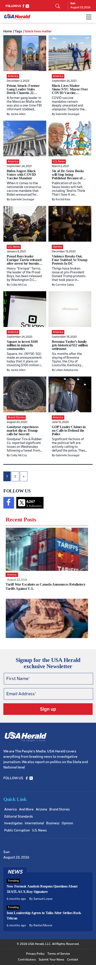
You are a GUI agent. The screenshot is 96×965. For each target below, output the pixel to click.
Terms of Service (58, 953)
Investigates (13, 823)
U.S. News (39, 830)
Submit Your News (51, 959)
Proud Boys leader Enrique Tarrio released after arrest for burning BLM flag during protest (24, 261)
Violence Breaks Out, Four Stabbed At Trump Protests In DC (69, 259)
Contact (72, 959)
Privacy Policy (35, 953)
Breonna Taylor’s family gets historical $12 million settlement (70, 345)
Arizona (41, 809)
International (34, 823)
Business (52, 823)
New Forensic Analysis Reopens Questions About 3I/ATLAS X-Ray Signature (42, 889)
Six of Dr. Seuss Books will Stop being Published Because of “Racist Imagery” (68, 176)
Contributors (27, 959)
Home (7, 31)
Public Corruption (17, 830)
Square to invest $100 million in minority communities (22, 345)
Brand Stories (59, 809)
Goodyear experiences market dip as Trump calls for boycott (23, 430)
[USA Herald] (17, 17)
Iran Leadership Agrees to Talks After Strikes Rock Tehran (44, 915)
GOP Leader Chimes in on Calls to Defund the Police (69, 430)
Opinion (67, 823)
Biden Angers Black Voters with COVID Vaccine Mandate (21, 174)
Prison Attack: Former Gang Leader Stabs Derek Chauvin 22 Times (23, 91)
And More (26, 809)
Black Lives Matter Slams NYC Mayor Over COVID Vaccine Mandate (70, 91)
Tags (18, 31)
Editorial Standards (18, 816)
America (10, 809)
